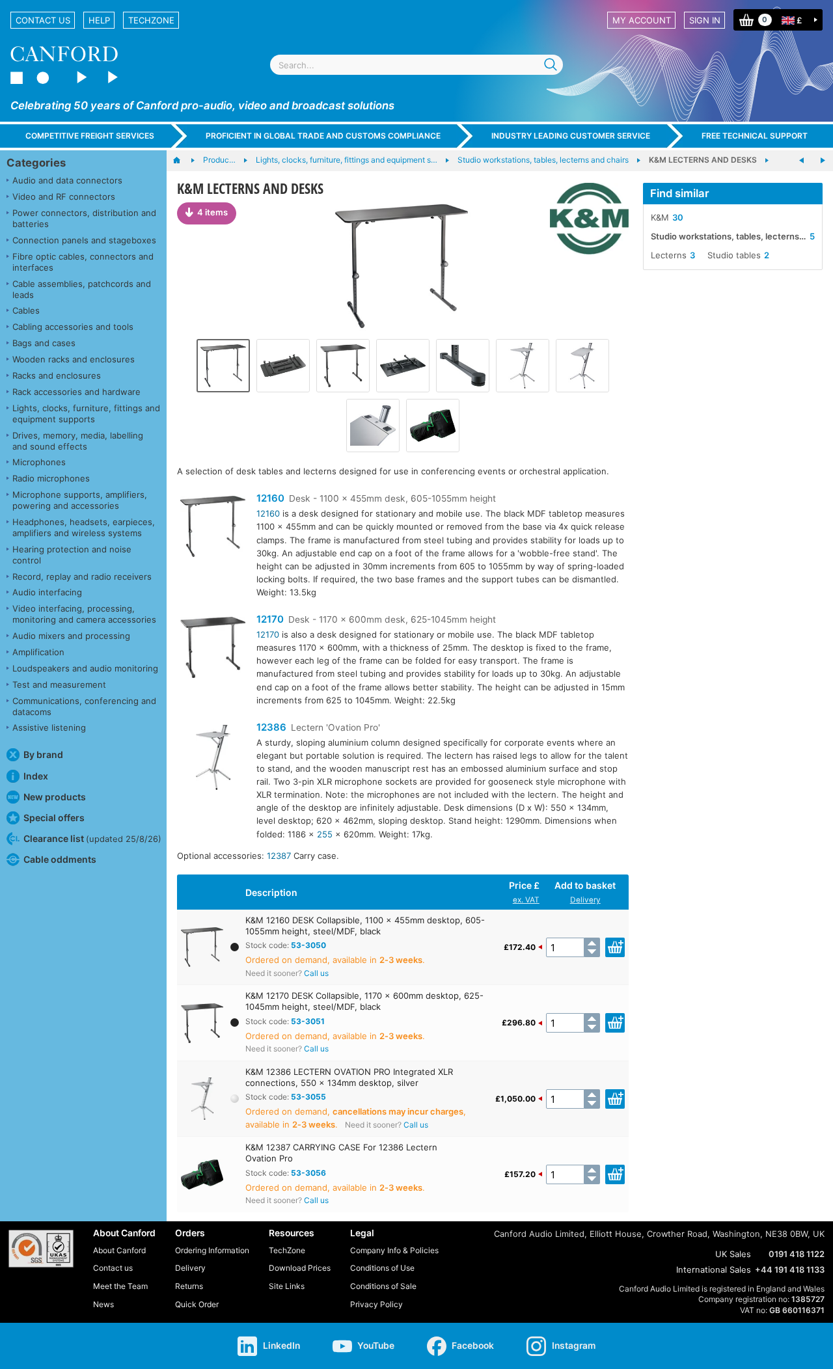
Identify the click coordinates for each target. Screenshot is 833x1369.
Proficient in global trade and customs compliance (323, 136)
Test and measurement (59, 684)
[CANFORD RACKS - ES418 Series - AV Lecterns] (801, 160)
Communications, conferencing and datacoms (84, 706)
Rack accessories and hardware (76, 391)
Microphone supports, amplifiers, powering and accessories (79, 500)
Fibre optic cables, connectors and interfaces (83, 262)
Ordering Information (212, 1250)
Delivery (585, 899)
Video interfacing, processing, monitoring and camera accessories (84, 614)
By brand (43, 754)
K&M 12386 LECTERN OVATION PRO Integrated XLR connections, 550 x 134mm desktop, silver (349, 1077)
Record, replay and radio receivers (82, 576)
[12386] (213, 759)
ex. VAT (526, 899)
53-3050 (308, 945)
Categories (36, 162)
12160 (270, 498)
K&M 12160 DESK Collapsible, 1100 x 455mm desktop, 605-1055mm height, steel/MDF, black (365, 925)
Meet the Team (120, 1286)
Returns (189, 1286)
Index (35, 775)
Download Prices (300, 1268)
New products (54, 796)
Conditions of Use (382, 1268)
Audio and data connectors (67, 180)
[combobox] (416, 65)
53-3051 (308, 1021)
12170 (270, 619)
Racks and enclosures (56, 375)
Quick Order (197, 1304)
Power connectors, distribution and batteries (84, 218)
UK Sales (733, 1254)
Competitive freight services (89, 136)
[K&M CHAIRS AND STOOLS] (822, 160)
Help (99, 20)
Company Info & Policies (394, 1250)
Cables (26, 310)
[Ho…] (183, 160)
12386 (271, 727)
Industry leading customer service (570, 136)
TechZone (151, 20)
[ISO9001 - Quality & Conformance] (41, 1248)
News (103, 1304)
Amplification (38, 652)
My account (641, 20)
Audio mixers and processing (71, 635)
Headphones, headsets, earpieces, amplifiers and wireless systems (83, 527)
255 (325, 834)
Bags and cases (43, 343)
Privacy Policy (376, 1304)
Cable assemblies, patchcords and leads (81, 289)
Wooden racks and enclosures (73, 359)
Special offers (54, 817)
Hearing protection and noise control (71, 554)
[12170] (213, 649)
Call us (316, 973)
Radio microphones (51, 478)
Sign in (704, 20)
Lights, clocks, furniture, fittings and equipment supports (86, 413)
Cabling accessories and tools (72, 326)
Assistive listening (49, 727)
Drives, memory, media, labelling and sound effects (77, 441)
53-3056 (308, 1173)
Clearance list (92, 838)
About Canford (119, 1250)
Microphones (39, 462)
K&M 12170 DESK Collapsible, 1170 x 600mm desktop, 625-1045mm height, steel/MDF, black (364, 1001)
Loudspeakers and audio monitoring (85, 668)
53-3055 (308, 1097)
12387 (279, 855)
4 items (212, 212)
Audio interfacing (47, 592)
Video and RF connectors (63, 196)
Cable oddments (59, 859)
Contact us (43, 20)
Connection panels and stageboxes (84, 240)
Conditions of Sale (383, 1286)
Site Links (287, 1286)
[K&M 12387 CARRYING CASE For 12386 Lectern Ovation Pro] (432, 425)
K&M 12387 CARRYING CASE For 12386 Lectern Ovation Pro (341, 1152)
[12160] (213, 528)
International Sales (713, 1269)
